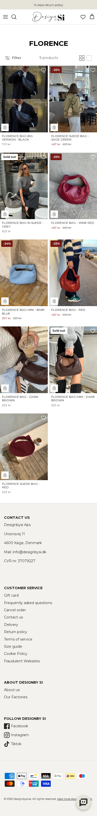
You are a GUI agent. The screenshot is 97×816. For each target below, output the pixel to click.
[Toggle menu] (5, 16)
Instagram (20, 735)
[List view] (89, 58)
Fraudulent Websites (22, 661)
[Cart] (92, 17)
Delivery (11, 624)
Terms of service (18, 639)
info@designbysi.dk (29, 552)
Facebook (19, 726)
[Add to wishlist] (44, 70)
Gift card (11, 595)
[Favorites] (83, 16)
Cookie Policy (15, 653)
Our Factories (15, 697)
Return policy (15, 632)
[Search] (16, 16)
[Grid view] (82, 58)
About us (12, 690)
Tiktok (16, 744)
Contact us (13, 617)
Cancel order (15, 610)
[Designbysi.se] (48, 17)
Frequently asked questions (28, 603)
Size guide (13, 646)
